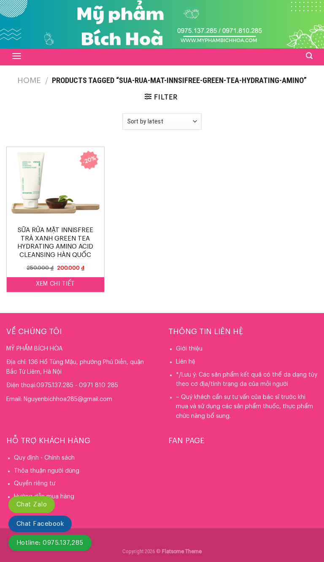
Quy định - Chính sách (44, 458)
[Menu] (16, 56)
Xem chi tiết (55, 284)
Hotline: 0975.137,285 (50, 543)
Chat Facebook (40, 524)
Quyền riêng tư (34, 484)
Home (29, 80)
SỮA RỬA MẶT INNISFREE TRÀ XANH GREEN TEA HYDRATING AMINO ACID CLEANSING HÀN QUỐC (55, 242)
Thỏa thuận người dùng (46, 471)
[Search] (309, 56)
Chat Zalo (31, 504)
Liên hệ (185, 362)
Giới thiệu (189, 349)
